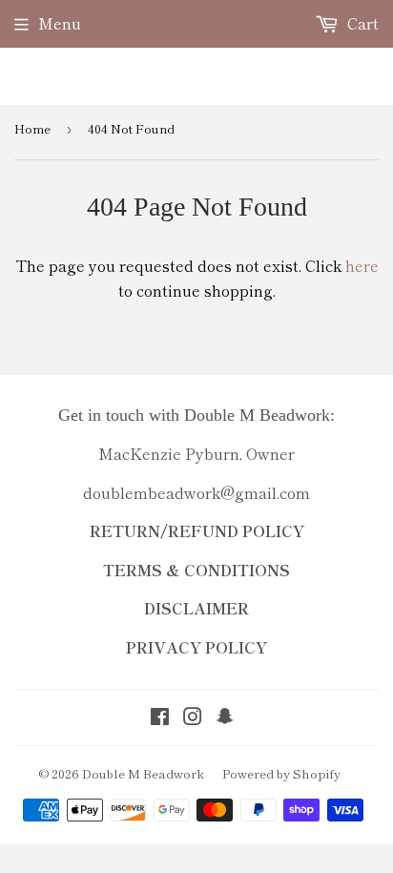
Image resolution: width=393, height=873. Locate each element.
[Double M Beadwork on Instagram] (192, 717)
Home (32, 128)
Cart (361, 22)
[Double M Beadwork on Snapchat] (225, 717)
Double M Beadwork (143, 773)
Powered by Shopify (281, 773)
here (362, 265)
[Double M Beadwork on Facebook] (160, 717)
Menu (59, 22)
